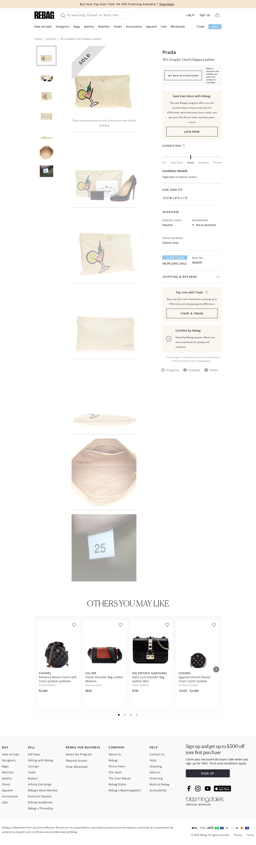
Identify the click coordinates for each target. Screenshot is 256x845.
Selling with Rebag (40, 760)
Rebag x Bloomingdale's (125, 790)
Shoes (118, 26)
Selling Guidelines (40, 802)
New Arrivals (43, 26)
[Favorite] (74, 625)
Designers (63, 26)
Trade (200, 26)
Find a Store (117, 766)
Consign (33, 766)
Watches (104, 26)
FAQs (153, 760)
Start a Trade (192, 313)
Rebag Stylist (117, 784)
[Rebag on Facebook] (189, 788)
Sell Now (34, 754)
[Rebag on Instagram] (198, 788)
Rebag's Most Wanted (43, 790)
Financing (156, 778)
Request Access (76, 760)
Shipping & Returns (180, 277)
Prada (169, 52)
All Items (51, 39)
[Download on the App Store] (222, 789)
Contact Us (157, 754)
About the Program (79, 754)
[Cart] (217, 15)
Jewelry (89, 26)
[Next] (216, 669)
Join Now (191, 131)
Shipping (156, 766)
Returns (155, 772)
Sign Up (205, 15)
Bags (77, 26)
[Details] (206, 292)
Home (38, 39)
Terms (250, 835)
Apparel (151, 26)
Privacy (238, 835)
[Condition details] (183, 145)
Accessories (134, 26)
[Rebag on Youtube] (208, 788)
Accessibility (158, 790)
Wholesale (178, 26)
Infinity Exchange (39, 784)
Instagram (172, 370)
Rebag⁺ (113, 760)
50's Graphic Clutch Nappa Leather (188, 59)
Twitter (213, 370)
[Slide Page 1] (119, 715)
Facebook (194, 370)
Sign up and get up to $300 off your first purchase (215, 749)
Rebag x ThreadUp (40, 808)
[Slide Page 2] (125, 715)
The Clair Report (120, 778)
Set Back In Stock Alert (183, 75)
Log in (190, 15)
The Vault (115, 772)
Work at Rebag (160, 784)
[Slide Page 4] (137, 715)
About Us (115, 754)
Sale (164, 26)
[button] (104, 79)
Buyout (32, 778)
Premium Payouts (40, 796)
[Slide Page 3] (131, 715)
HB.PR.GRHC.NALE (174, 263)
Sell (215, 26)
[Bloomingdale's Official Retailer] (205, 800)
